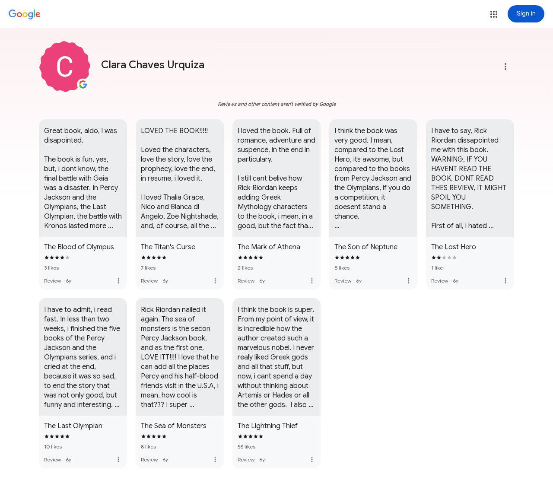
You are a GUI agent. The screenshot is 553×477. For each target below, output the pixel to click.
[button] (493, 14)
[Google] (25, 15)
